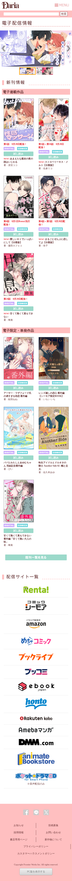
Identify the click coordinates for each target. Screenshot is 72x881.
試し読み (18, 153)
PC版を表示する (36, 871)
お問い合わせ (53, 832)
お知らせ (19, 825)
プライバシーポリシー (35, 846)
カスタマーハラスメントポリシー (36, 853)
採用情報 (19, 832)
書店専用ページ (18, 839)
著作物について (53, 839)
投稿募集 (53, 825)
